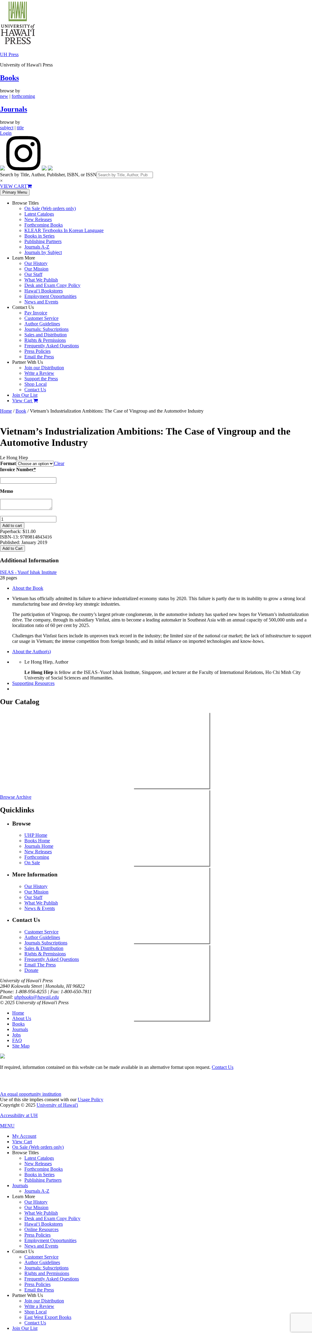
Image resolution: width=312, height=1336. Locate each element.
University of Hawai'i (57, 1105)
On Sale (32, 862)
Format (8, 463)
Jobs (16, 1034)
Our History (36, 263)
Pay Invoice (35, 312)
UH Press (9, 54)
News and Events (41, 301)
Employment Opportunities (50, 296)
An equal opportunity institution (30, 1094)
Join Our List (24, 395)
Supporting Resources (33, 683)
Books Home (37, 840)
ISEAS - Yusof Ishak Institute (28, 572)
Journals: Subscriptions (46, 329)
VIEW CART (13, 186)
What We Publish (41, 279)
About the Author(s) (31, 651)
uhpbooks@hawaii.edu (36, 997)
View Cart (22, 400)
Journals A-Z (36, 246)
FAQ (17, 1040)
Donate (31, 970)
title (20, 127)
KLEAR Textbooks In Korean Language (64, 230)
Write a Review (39, 373)
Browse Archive (15, 797)
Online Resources (41, 1229)
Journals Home (38, 846)
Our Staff (33, 274)
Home (6, 411)
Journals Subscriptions (45, 942)
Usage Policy (90, 1099)
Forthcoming (36, 857)
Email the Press (39, 356)
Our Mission (36, 268)
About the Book (27, 588)
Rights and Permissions (46, 1273)
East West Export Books (47, 1317)
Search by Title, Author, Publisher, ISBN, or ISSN (48, 174)
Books (9, 78)
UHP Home (35, 835)
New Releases (38, 219)
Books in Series (39, 235)
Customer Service (41, 318)
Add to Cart (12, 548)
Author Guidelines (42, 323)
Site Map (21, 1045)
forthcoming (23, 96)
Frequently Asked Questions (51, 345)
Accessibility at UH (19, 1115)
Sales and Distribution (45, 334)
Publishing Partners (43, 241)
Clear (59, 463)
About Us (21, 1018)
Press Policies (37, 351)
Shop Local (35, 384)
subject (6, 127)
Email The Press (40, 964)
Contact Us (35, 389)
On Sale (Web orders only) (50, 208)
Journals (13, 109)
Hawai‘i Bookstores (43, 290)
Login (6, 133)
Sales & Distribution (43, 948)
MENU (7, 1125)
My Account (24, 1136)
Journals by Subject (43, 252)
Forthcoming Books (43, 224)
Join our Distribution (44, 367)
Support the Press (41, 378)
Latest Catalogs (39, 214)
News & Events (39, 908)
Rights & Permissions (45, 340)
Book (21, 411)
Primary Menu (14, 192)
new (4, 96)
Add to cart (12, 525)
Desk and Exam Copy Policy (52, 285)
